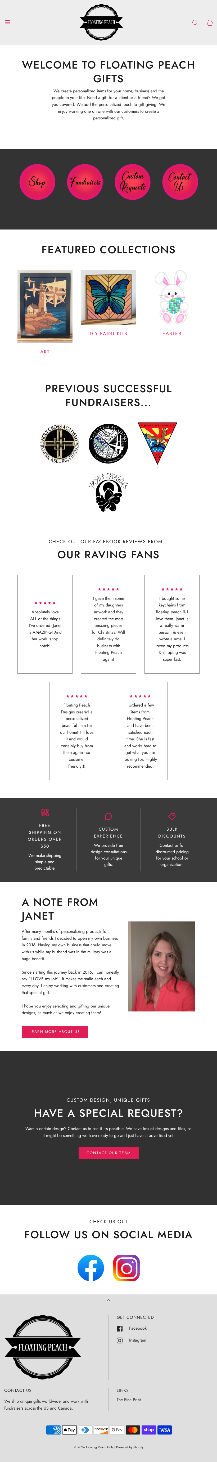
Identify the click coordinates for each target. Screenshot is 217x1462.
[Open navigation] (7, 22)
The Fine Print (129, 1400)
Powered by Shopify (129, 1447)
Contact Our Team (109, 1152)
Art (45, 351)
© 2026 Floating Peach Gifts (93, 1447)
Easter (172, 333)
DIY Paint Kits (109, 333)
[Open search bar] (195, 22)
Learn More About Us (55, 1031)
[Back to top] (108, 1300)
